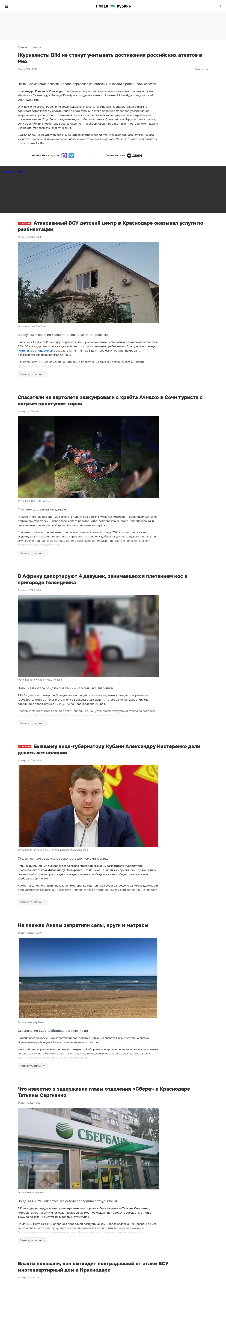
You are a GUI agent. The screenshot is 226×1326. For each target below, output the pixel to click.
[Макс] (64, 155)
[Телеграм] (71, 155)
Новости (36, 47)
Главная (22, 47)
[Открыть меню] (6, 6)
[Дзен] (134, 155)
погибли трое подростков (35, 350)
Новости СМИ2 (14, 172)
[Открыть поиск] (220, 6)
